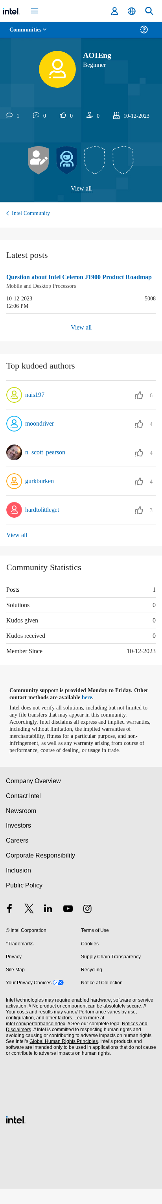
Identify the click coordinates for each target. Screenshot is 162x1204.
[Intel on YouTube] (68, 925)
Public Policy (24, 900)
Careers (17, 855)
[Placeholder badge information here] (95, 160)
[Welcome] (67, 160)
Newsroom (21, 826)
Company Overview (33, 796)
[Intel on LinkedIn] (48, 925)
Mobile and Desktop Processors (45, 295)
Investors (18, 841)
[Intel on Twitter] (29, 925)
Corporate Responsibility (41, 870)
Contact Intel (24, 811)
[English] (132, 11)
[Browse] (28, 34)
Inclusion (18, 885)
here (91, 706)
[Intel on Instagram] (87, 925)
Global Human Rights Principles (61, 1057)
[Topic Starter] (38, 160)
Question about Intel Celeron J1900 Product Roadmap (72, 282)
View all (81, 188)
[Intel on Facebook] (9, 925)
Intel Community (32, 213)
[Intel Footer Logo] (16, 1134)
